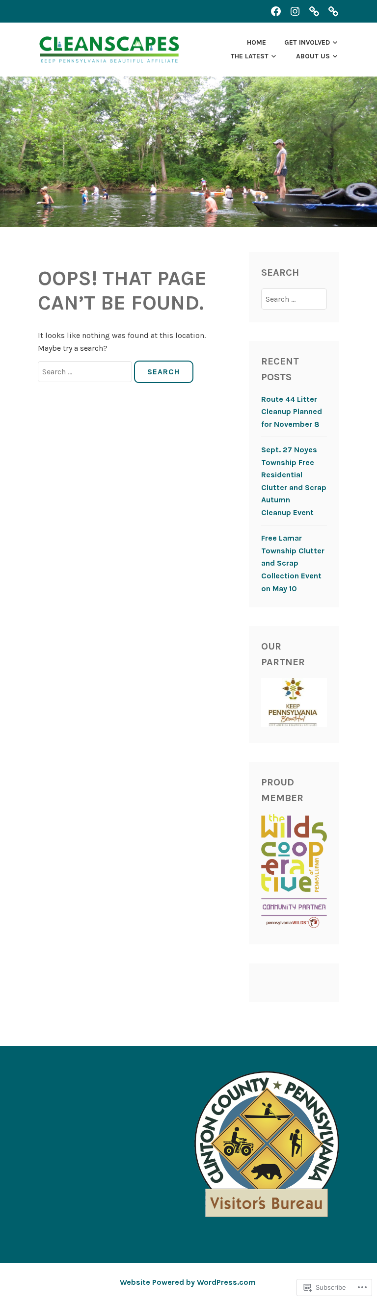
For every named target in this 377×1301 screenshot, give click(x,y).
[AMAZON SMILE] (333, 11)
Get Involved (307, 42)
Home (256, 42)
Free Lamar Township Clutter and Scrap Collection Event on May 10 (292, 563)
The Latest (250, 56)
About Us (313, 56)
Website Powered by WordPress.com (188, 1282)
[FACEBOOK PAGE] (276, 11)
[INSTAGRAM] (295, 11)
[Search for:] (86, 371)
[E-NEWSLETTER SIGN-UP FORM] (314, 11)
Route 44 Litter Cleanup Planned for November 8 (291, 411)
